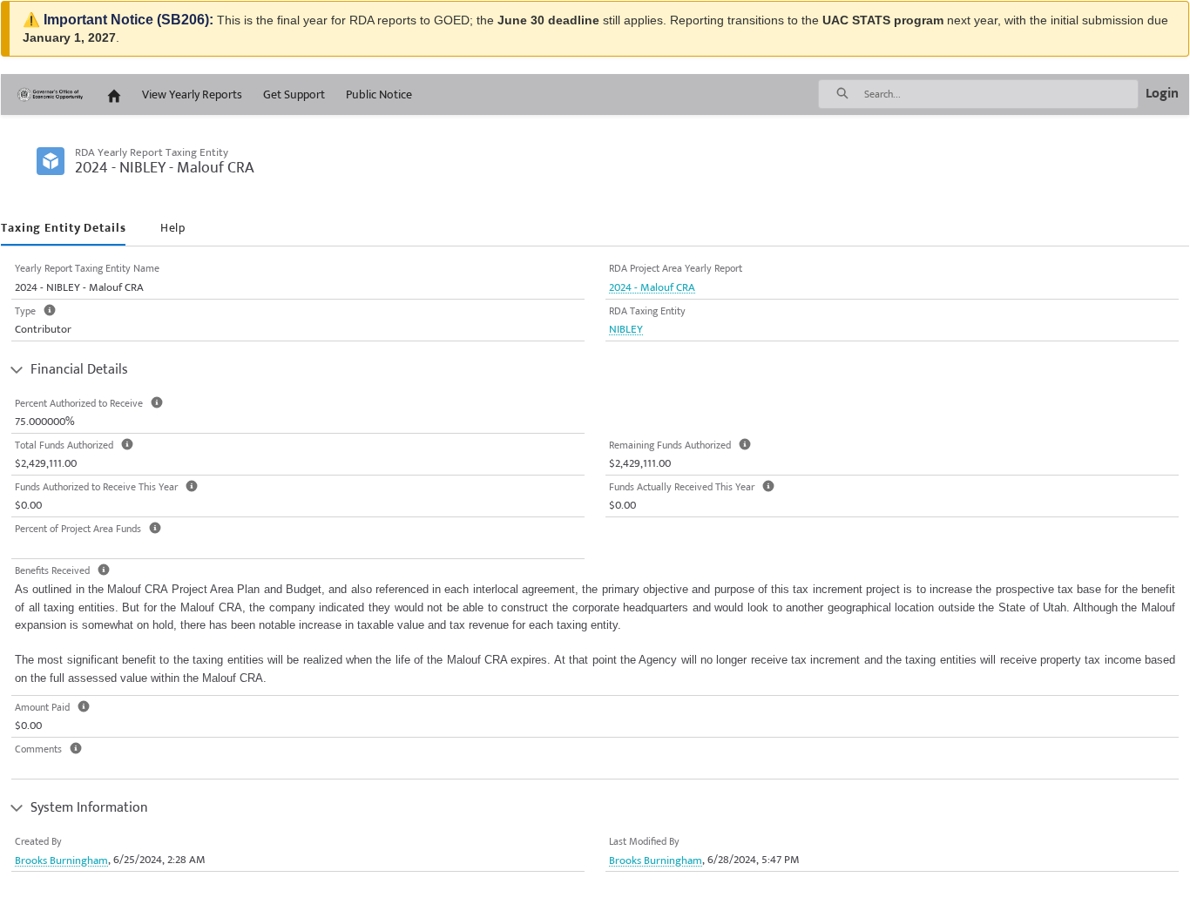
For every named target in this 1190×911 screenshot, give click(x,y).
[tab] (63, 229)
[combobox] (1001, 94)
